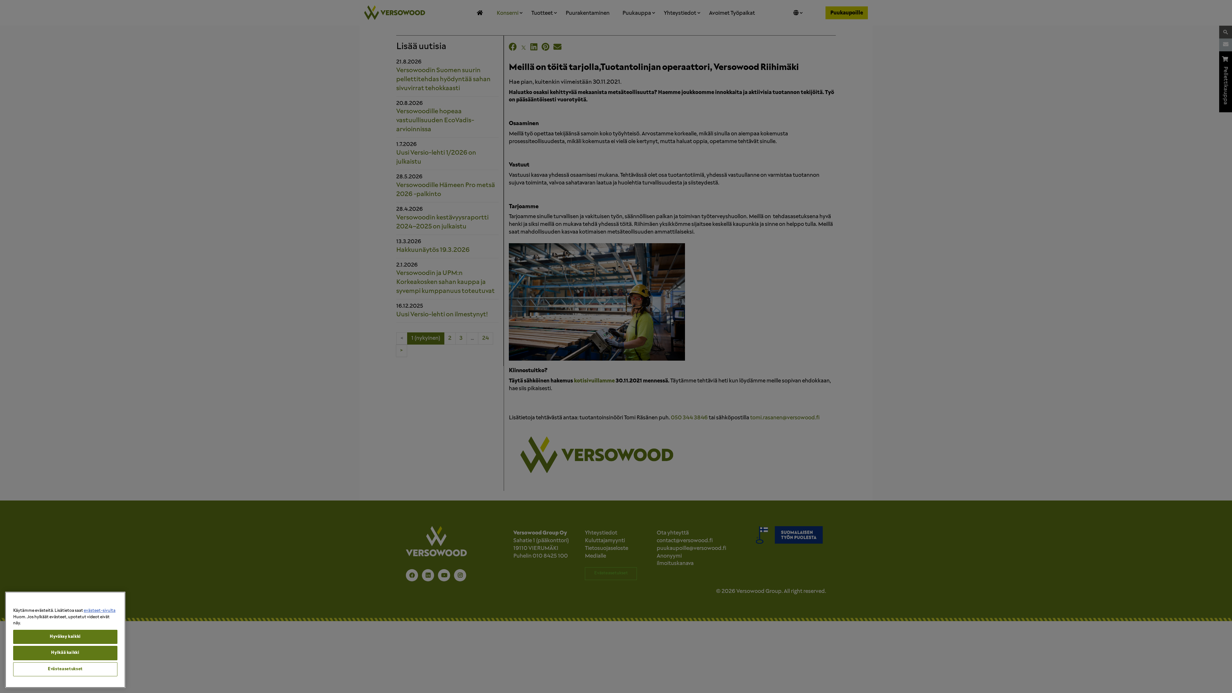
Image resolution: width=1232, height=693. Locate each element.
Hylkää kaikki (65, 652)
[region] (65, 640)
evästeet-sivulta (100, 610)
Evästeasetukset (65, 669)
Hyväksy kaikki (65, 636)
